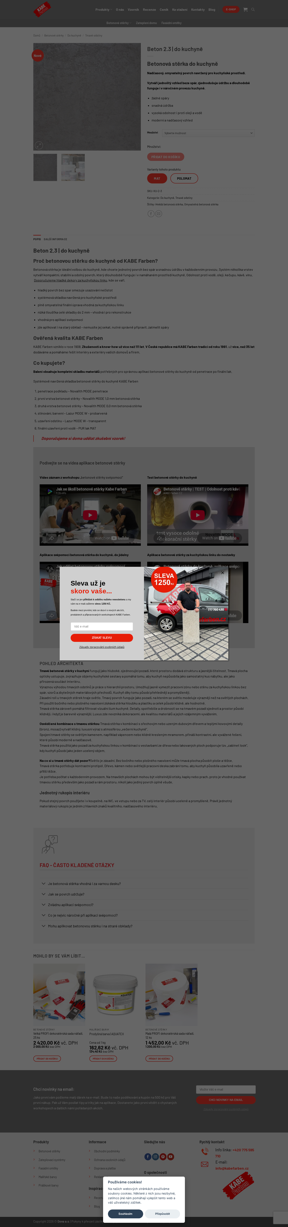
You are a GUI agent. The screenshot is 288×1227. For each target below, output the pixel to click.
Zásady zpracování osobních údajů (101, 647)
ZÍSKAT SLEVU (102, 637)
